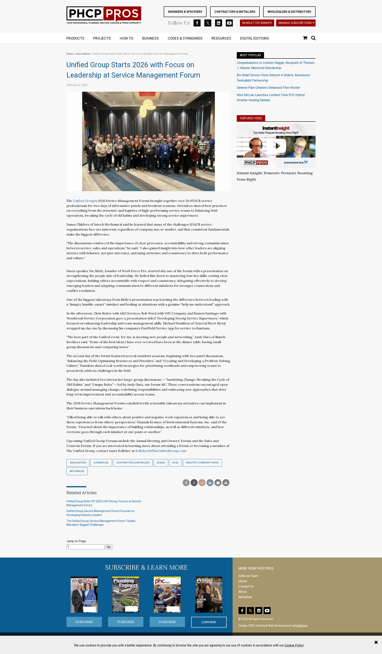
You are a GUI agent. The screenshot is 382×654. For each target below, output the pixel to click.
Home (69, 53)
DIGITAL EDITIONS (254, 38)
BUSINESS (150, 38)
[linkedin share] (210, 483)
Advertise (245, 597)
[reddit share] (202, 483)
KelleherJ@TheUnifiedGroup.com (160, 451)
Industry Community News (202, 462)
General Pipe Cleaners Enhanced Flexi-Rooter (268, 88)
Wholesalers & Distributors (289, 11)
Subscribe (84, 622)
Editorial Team (248, 576)
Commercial (101, 462)
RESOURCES (221, 38)
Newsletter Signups (257, 22)
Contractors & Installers (234, 11)
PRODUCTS (75, 38)
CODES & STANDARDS (185, 38)
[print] (225, 483)
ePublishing (300, 625)
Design (161, 462)
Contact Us (246, 586)
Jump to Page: (76, 541)
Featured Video (251, 118)
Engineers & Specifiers (185, 11)
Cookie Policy (294, 645)
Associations (83, 53)
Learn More (209, 622)
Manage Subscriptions (295, 22)
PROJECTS (102, 38)
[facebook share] (186, 483)
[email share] (217, 483)
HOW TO (126, 38)
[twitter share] (194, 483)
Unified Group (84, 201)
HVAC (175, 462)
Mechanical (77, 471)
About (243, 592)
